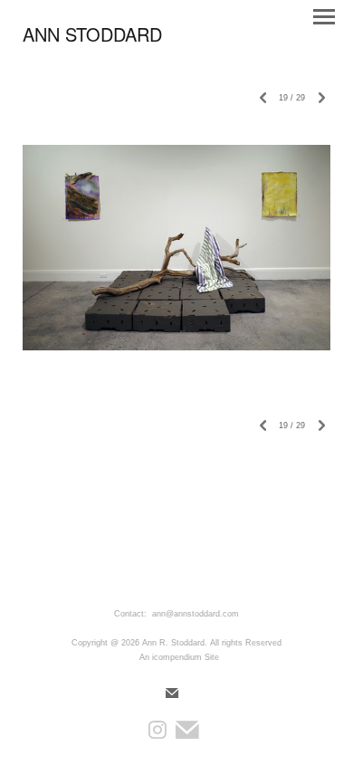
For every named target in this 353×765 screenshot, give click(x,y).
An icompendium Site (179, 657)
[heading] (92, 38)
